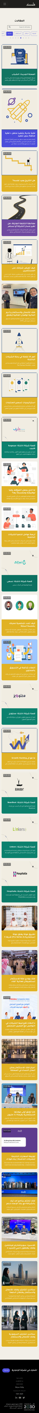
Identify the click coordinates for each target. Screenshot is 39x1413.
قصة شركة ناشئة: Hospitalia (21, 891)
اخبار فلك (16, 34)
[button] (28, 38)
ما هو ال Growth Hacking (23, 758)
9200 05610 (19, 1384)
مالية (34, 34)
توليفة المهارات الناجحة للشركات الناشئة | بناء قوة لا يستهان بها (20, 1159)
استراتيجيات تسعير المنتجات (20, 403)
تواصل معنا (19, 1378)
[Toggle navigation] (5, 4)
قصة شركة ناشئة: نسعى (19, 582)
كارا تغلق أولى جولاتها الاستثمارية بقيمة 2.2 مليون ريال (21, 1115)
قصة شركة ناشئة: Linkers (22, 847)
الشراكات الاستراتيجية (19, 1391)
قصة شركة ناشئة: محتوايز (22, 714)
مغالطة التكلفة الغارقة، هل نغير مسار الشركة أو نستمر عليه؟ (21, 226)
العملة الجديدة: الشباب (23, 74)
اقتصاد (25, 34)
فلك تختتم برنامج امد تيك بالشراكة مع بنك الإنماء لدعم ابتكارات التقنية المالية (20, 1204)
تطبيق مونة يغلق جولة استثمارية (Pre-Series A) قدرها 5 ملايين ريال (19, 937)
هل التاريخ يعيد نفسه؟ (24, 181)
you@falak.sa (19, 1381)
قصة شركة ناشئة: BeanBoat (21, 803)
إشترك (6, 1370)
